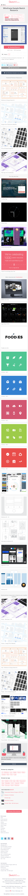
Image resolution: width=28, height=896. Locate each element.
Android (6, 780)
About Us (2, 829)
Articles (2, 826)
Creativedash (19, 57)
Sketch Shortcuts (4, 820)
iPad (3, 785)
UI (2, 772)
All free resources (4, 819)
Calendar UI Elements (5, 855)
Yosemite (17, 783)
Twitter (7, 59)
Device (19, 772)
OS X (12, 783)
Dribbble (3, 59)
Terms (14, 888)
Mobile (14, 772)
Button (23, 772)
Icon (11, 772)
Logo (15, 774)
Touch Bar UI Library (9, 800)
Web (17, 780)
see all (12, 789)
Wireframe (6, 772)
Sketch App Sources (16, 886)
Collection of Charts (4, 851)
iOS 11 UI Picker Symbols (6, 854)
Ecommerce (22, 780)
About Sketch (3, 831)
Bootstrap (17, 785)
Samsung (7, 785)
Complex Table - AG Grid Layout (11, 803)
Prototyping (3, 828)
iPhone (22, 783)
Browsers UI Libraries (9, 795)
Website (12, 59)
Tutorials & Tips (4, 823)
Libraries (2, 822)
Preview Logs (7, 797)
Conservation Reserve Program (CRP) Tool (14, 792)
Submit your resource (5, 832)
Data (3, 783)
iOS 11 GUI (3, 858)
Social (12, 785)
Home (2, 817)
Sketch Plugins (3, 825)
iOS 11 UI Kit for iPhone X (6, 848)
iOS (3, 780)
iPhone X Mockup (4, 852)
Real (8, 774)
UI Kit (11, 780)
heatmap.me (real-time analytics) (17, 894)
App (14, 780)
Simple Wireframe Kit (5, 849)
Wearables (7, 783)
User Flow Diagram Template (6, 846)
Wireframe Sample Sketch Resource (14, 9)
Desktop (3, 774)
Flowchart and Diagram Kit (6, 857)
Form (11, 774)
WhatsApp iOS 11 (4, 845)
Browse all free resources (14, 811)
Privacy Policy (20, 888)
